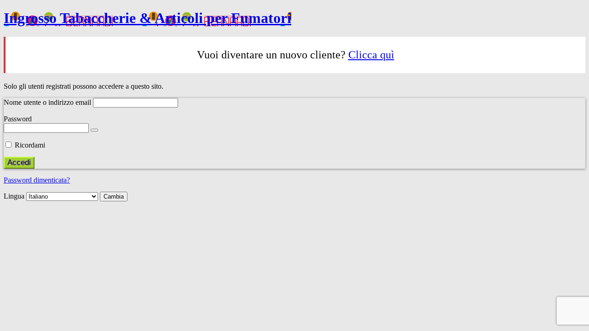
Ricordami (30, 145)
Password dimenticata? (37, 180)
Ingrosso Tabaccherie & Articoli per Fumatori (147, 18)
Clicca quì (371, 55)
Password (18, 119)
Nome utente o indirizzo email (47, 102)
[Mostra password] (94, 130)
